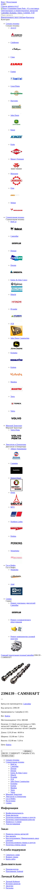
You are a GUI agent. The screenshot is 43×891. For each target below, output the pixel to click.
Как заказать (11, 836)
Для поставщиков (13, 824)
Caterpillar (14, 766)
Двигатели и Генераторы (16, 444)
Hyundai (14, 777)
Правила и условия (13, 822)
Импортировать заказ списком (13, 17)
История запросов (13, 884)
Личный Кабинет (13, 881)
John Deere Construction (20, 781)
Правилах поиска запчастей (17, 834)
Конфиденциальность (14, 813)
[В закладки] (2, 699)
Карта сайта (10, 859)
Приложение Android (14, 871)
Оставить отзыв (7, 756)
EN (2, 4)
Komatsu (14, 784)
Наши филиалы (12, 815)
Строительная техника (15, 217)
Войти (7, 716)
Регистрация (11, 2)
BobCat (13, 764)
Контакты (30, 17)
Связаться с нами (13, 855)
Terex (13, 790)
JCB (12, 779)
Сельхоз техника (12, 24)
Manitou (14, 788)
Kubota (13, 786)
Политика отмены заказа (16, 845)
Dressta (13, 771)
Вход (3, 2)
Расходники (10, 801)
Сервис (9, 599)
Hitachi (13, 775)
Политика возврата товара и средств (20, 817)
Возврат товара (12, 857)
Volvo (13, 792)
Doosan (13, 769)
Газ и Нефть (11, 565)
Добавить (27, 751)
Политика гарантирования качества (20, 820)
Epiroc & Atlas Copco (19, 773)
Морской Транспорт (14, 426)
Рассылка (9, 888)
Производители (12, 869)
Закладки (9, 886)
